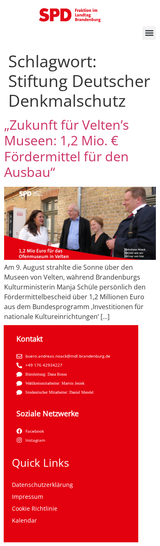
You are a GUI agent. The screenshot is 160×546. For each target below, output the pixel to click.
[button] (149, 33)
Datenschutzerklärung (42, 485)
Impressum (27, 496)
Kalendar (24, 520)
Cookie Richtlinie (34, 508)
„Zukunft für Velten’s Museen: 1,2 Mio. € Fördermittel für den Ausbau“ (66, 148)
